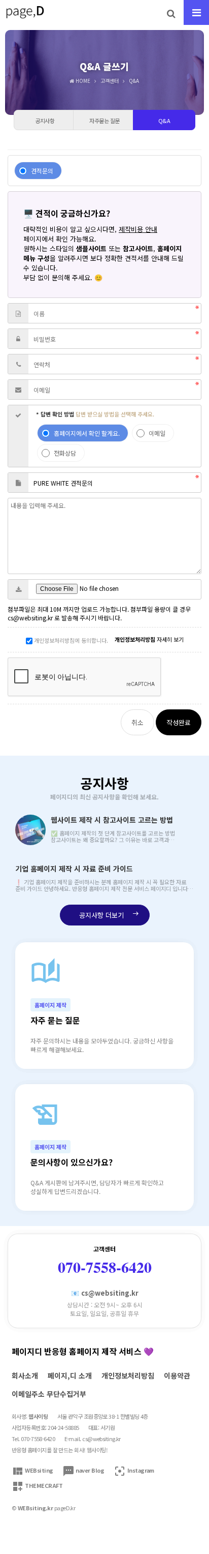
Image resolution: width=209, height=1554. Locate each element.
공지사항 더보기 (109, 915)
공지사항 (104, 787)
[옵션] (18, 436)
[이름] (18, 313)
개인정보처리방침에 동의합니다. (70, 640)
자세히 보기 (149, 639)
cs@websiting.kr (101, 1439)
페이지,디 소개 (70, 1375)
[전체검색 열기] (171, 12)
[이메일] (18, 389)
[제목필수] (18, 482)
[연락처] (18, 364)
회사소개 (25, 1375)
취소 (137, 722)
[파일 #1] (18, 589)
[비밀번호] (18, 338)
